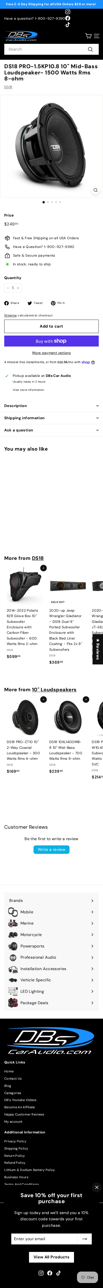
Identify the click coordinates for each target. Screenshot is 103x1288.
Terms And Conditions (21, 1184)
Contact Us (13, 1078)
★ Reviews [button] (97, 649)
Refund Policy (15, 1163)
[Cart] (88, 36)
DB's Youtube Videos (20, 1100)
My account (13, 1121)
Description (15, 405)
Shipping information (24, 417)
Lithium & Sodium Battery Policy (29, 1170)
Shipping (10, 315)
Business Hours (16, 1177)
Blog (7, 1086)
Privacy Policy (15, 1141)
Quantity (13, 277)
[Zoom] (95, 190)
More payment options (51, 353)
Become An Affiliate (19, 1107)
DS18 (8, 87)
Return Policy (14, 1156)
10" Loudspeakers (54, 689)
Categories (13, 1093)
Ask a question (18, 430)
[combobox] (51, 49)
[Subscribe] (85, 1238)
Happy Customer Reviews (24, 1114)
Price (9, 215)
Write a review (52, 849)
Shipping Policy (16, 1148)
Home (9, 1071)
